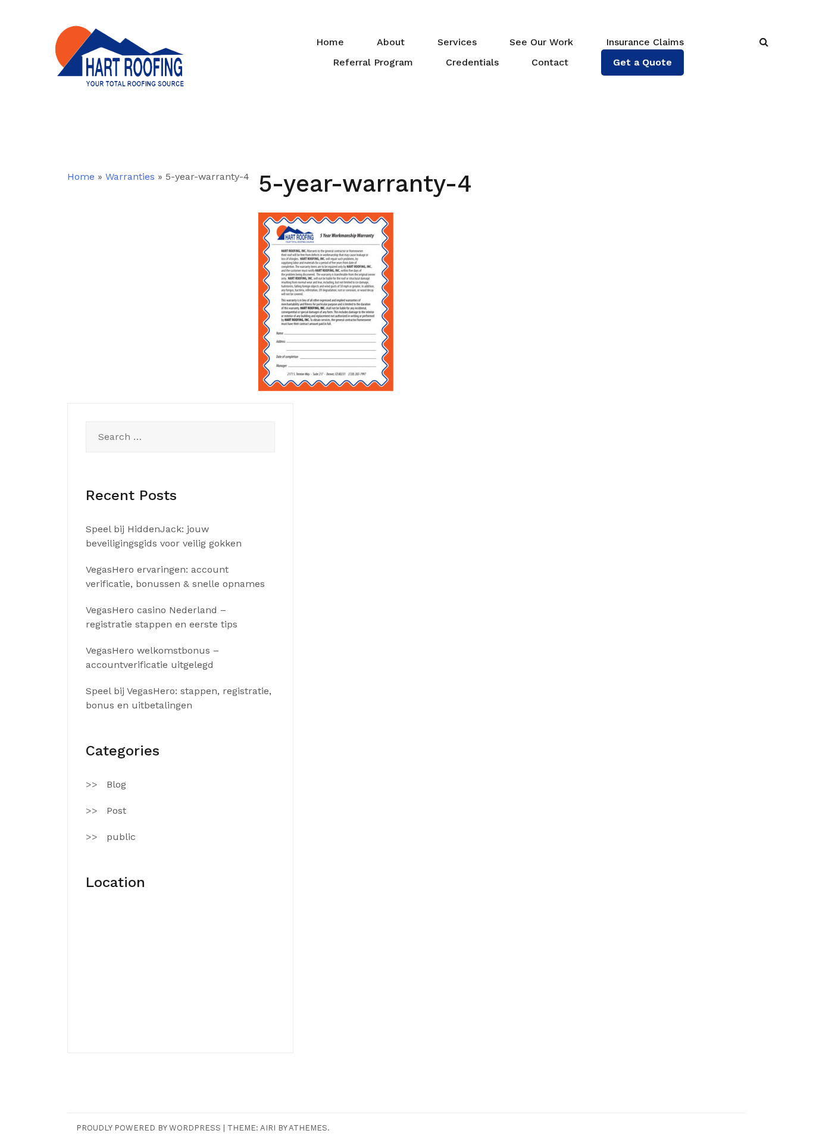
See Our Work (541, 42)
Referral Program (373, 62)
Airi (268, 1127)
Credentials (472, 62)
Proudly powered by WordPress (148, 1127)
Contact (549, 62)
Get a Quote (642, 62)
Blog (116, 784)
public (121, 836)
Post (116, 810)
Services (457, 42)
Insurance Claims (645, 42)
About (391, 42)
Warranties (130, 176)
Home (330, 42)
